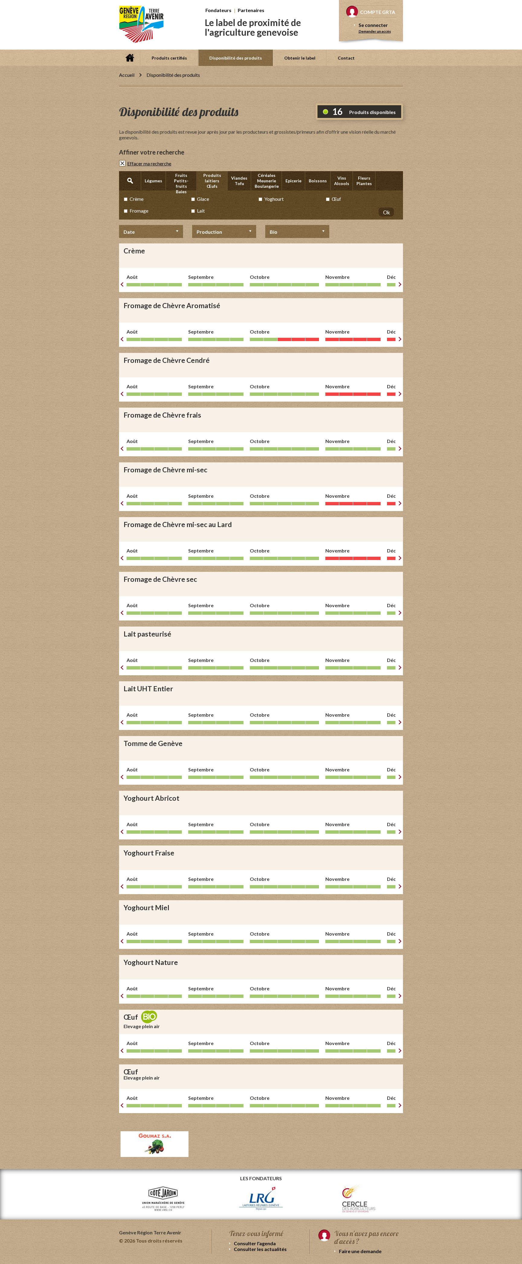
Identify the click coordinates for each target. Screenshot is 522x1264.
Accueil (129, 58)
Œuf (336, 199)
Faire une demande (360, 1251)
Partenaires (251, 10)
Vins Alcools (341, 180)
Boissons (318, 180)
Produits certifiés (169, 57)
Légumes (153, 180)
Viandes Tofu (239, 180)
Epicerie (293, 180)
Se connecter (373, 25)
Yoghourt (274, 199)
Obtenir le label (299, 57)
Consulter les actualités (260, 1249)
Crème (136, 199)
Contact (346, 57)
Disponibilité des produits (235, 57)
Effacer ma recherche (149, 163)
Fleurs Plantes (364, 180)
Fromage (139, 210)
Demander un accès (375, 31)
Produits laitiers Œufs (212, 181)
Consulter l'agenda (255, 1243)
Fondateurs (218, 10)
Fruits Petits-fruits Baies (181, 183)
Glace (203, 199)
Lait (201, 210)
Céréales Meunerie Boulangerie (267, 181)
